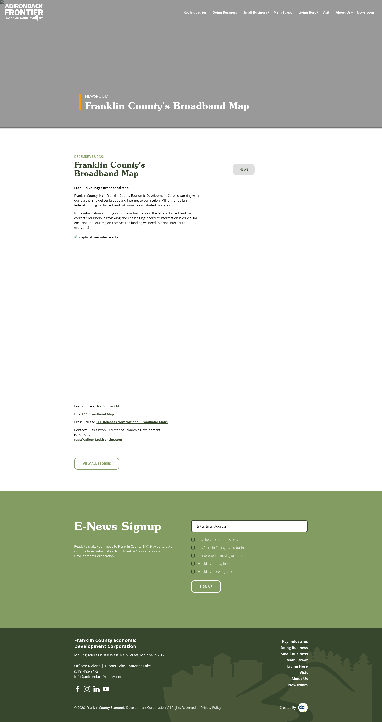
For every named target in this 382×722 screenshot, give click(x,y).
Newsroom (365, 12)
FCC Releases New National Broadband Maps (132, 422)
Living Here (307, 12)
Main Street (283, 12)
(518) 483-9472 (86, 671)
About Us (343, 12)
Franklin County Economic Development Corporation (105, 643)
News (243, 169)
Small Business (255, 12)
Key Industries (195, 12)
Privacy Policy (211, 707)
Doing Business (225, 12)
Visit (326, 12)
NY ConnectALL (109, 406)
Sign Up (206, 586)
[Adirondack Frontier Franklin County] (24, 12)
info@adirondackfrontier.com (99, 676)
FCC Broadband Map (98, 414)
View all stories (97, 463)
